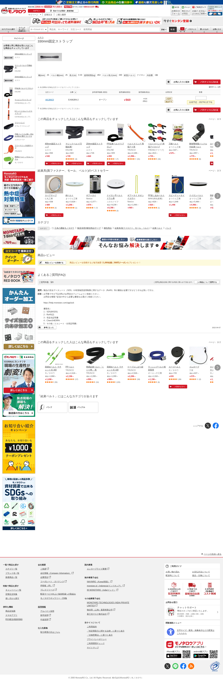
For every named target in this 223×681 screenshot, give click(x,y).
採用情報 (42, 607)
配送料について (172, 575)
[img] (14, 10)
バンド (168, 228)
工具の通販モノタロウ (64, 228)
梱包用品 (108, 228)
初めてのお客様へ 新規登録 (63, 11)
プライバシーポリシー (97, 639)
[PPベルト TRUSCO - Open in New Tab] (75, 356)
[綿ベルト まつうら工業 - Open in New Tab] (75, 184)
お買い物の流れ (172, 572)
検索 (173, 29)
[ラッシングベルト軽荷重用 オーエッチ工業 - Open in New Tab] (157, 356)
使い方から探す (12, 598)
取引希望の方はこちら (50, 632)
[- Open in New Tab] (174, 589)
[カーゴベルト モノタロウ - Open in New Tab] (178, 356)
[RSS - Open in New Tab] (191, 668)
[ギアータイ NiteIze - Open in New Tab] (95, 184)
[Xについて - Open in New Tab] (167, 668)
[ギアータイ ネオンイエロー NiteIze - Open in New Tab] (136, 184)
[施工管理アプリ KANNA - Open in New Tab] (18, 393)
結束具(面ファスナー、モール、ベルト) (132, 228)
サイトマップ (93, 647)
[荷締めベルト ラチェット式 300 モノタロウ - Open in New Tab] (54, 356)
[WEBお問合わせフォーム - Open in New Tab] (176, 10)
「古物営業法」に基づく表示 (100, 635)
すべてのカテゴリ (37, 29)
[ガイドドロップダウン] (199, 12)
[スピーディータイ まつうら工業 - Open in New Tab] (178, 184)
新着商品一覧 (11, 577)
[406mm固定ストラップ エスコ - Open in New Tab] (54, 132)
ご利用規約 (92, 627)
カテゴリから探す (8, 29)
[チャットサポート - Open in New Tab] (186, 10)
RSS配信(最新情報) (14, 619)
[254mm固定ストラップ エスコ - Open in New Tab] (95, 132)
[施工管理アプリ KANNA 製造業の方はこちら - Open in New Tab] (18, 416)
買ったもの (204, 29)
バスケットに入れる (209, 82)
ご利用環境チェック (96, 643)
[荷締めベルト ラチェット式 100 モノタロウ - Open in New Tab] (116, 356)
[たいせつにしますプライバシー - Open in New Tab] (215, 666)
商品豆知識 (10, 611)
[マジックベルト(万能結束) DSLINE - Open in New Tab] (75, 132)
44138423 (49, 100)
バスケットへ (56, 163)
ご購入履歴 (61, 15)
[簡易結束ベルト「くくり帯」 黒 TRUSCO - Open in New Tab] (95, 356)
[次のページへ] (218, 144)
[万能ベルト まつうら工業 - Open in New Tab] (178, 132)
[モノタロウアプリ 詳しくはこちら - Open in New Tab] (192, 644)
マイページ (33, 15)
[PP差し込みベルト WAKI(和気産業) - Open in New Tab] (157, 184)
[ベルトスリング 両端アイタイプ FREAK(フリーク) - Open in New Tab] (157, 132)
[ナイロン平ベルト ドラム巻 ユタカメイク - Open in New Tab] (116, 184)
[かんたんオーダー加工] (18, 350)
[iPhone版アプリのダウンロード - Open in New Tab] (178, 654)
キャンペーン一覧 (13, 590)
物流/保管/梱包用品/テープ (89, 228)
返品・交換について (201, 575)
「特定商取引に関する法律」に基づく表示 (105, 631)
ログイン (36, 11)
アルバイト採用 (47, 611)
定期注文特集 (11, 594)
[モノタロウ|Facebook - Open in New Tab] (183, 668)
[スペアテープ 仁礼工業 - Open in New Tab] (54, 184)
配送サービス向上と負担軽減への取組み (58, 594)
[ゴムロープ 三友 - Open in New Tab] (198, 356)
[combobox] (104, 29)
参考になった (49, 327)
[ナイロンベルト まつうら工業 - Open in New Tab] (198, 184)
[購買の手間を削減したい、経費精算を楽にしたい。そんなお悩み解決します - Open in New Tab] (129, 243)
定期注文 (48, 15)
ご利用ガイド (176, 566)
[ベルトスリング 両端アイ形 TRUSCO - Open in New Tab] (136, 132)
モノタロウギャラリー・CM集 (53, 598)
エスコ (41, 37)
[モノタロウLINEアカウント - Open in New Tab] (175, 668)
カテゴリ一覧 (11, 569)
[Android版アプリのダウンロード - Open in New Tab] (206, 654)
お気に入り (217, 29)
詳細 (163, 29)
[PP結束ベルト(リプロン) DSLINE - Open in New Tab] (116, 132)
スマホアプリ (11, 615)
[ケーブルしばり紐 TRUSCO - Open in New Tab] (136, 356)
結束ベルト (157, 228)
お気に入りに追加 (181, 82)
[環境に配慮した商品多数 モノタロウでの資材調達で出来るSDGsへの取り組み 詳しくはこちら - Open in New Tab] (18, 529)
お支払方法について (201, 572)
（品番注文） (22, 29)
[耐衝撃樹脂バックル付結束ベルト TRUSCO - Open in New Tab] (198, 132)
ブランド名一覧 (12, 573)
